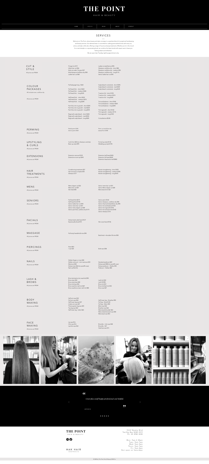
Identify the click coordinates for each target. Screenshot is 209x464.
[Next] (140, 402)
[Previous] (68, 402)
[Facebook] (70, 439)
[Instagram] (67, 439)
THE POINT (104, 8)
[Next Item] (201, 360)
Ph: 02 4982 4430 (135, 434)
